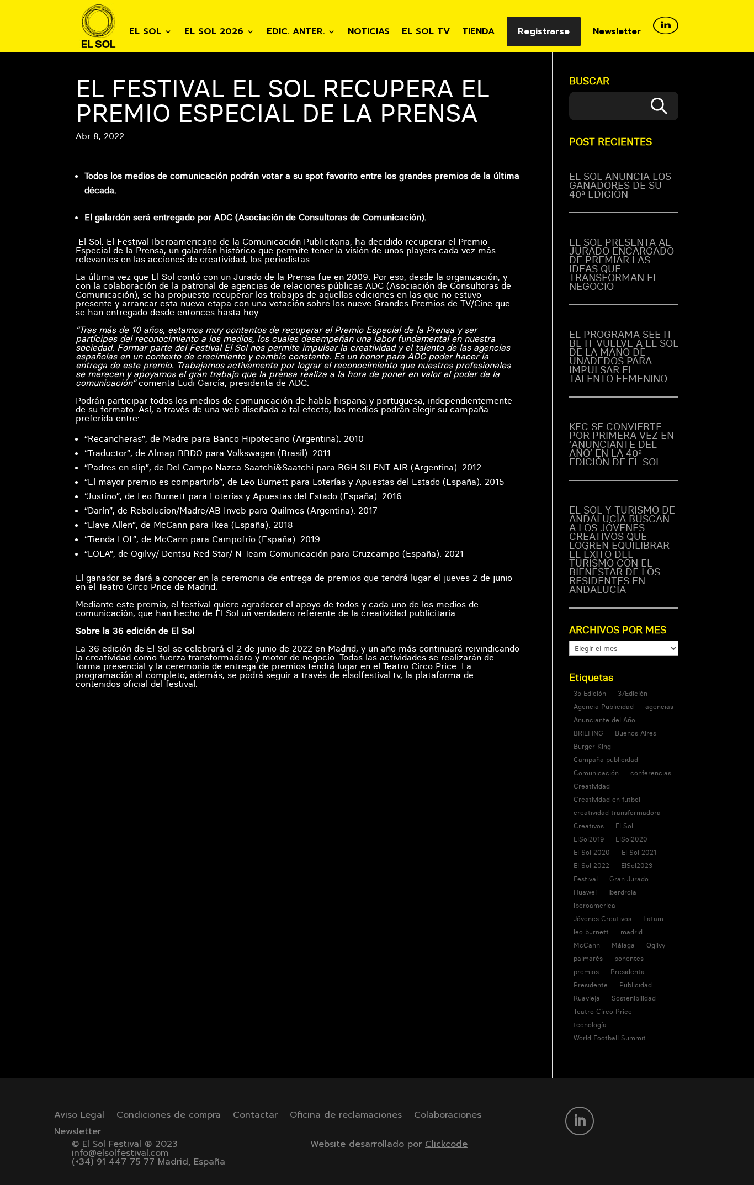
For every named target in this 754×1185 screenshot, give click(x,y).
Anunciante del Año (604, 720)
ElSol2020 (631, 839)
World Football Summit (610, 1038)
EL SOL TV (426, 33)
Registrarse (544, 31)
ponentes (629, 958)
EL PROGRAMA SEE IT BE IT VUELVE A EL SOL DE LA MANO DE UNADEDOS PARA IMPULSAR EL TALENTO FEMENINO (623, 356)
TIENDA (478, 33)
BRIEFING (588, 733)
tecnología (590, 1024)
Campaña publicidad (606, 759)
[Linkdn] (665, 34)
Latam (653, 918)
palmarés (588, 958)
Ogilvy (655, 945)
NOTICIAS (369, 33)
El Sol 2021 (639, 852)
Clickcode (446, 1144)
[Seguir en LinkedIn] (579, 1121)
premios (586, 971)
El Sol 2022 (591, 865)
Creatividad (592, 786)
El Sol (624, 826)
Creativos (589, 826)
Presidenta (627, 971)
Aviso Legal (79, 1116)
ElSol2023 (636, 865)
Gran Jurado (629, 879)
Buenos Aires (635, 733)
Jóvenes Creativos (602, 918)
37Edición (632, 693)
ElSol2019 (589, 839)
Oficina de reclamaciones (346, 1116)
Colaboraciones (447, 1116)
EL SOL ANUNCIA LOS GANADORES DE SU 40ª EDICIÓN (620, 185)
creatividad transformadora (617, 812)
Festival (586, 879)
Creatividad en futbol (607, 799)
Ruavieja (587, 998)
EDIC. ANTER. (296, 33)
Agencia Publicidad (604, 706)
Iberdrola (622, 892)
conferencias (650, 773)
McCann (587, 945)
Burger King (592, 746)
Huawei (585, 892)
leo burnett (591, 932)
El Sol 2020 (592, 852)
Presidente (591, 985)
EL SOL (145, 33)
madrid (631, 932)
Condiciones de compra (168, 1116)
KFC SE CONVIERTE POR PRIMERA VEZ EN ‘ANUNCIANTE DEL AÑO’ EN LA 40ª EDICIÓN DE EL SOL (621, 444)
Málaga (623, 945)
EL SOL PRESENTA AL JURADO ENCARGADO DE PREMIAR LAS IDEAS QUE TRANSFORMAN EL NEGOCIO (621, 264)
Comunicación (596, 773)
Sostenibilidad (634, 998)
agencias (659, 706)
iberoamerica (594, 905)
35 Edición (590, 693)
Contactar (255, 1116)
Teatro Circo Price (603, 1011)
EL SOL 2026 (213, 33)
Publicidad (635, 985)
